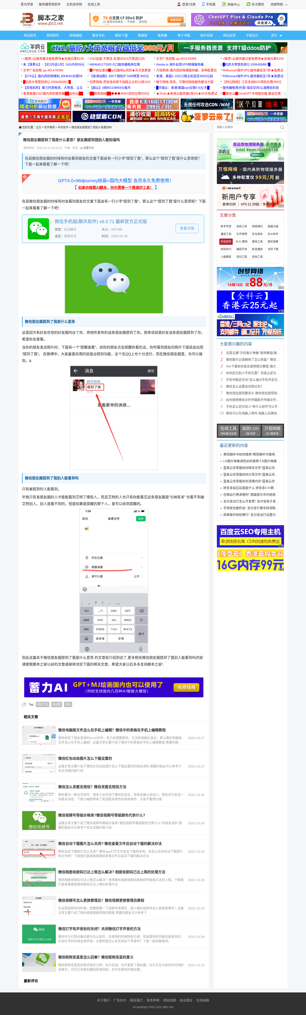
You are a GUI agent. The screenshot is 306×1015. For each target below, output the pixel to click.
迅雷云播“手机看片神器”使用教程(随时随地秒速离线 (262, 353)
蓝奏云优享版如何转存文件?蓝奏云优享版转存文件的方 (261, 467)
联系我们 (136, 1000)
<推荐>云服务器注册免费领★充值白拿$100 (53, 58)
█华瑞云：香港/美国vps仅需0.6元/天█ (182, 87)
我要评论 (88, 148)
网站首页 (30, 35)
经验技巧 (226, 249)
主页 (38, 127)
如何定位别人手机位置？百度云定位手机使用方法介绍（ (265, 373)
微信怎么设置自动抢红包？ (245, 386)
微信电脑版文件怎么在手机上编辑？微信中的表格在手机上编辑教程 (112, 730)
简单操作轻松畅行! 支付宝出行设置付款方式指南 (257, 514)
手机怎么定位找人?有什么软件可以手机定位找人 (259, 406)
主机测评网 (74, 4)
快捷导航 (277, 4)
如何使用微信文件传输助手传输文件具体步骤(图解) (261, 400)
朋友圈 (57, 704)
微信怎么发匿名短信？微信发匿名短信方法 (92, 787)
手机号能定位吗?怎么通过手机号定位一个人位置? (260, 379)
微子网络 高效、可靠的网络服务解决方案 (184, 82)
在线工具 (94, 4)
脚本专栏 (98, 35)
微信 (68, 704)
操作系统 (206, 35)
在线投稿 (202, 1000)
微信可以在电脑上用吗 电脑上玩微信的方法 (256, 413)
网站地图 (169, 1000)
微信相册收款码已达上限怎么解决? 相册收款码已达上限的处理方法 (111, 872)
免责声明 (153, 1000)
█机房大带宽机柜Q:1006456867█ (246, 64)
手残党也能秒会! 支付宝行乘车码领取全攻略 (254, 508)
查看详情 (187, 228)
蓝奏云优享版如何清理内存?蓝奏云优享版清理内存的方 (261, 481)
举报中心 (233, 4)
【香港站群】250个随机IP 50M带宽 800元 (119, 76)
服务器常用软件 (50, 4)
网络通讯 (257, 226)
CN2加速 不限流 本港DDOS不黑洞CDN (117, 58)
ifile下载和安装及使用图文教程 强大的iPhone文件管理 (263, 366)
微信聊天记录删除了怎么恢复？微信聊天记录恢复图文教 (265, 359)
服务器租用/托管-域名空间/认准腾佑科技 (251, 87)
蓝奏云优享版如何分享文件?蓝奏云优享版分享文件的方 (261, 474)
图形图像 (273, 241)
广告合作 (120, 1000)
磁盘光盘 (273, 226)
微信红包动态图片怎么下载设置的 (85, 758)
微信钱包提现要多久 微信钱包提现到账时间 (256, 393)
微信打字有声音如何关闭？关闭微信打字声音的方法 (99, 929)
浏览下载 (273, 249)
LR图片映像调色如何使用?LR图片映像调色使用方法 (259, 461)
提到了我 (42, 704)
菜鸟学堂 (27, 4)
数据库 (142, 35)
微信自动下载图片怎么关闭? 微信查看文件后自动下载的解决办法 (110, 844)
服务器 (162, 35)
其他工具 (257, 256)
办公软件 (273, 234)
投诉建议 (186, 1000)
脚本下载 (121, 35)
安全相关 (257, 234)
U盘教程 (226, 256)
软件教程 (49, 127)
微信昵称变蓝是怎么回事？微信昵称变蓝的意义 (96, 957)
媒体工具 (257, 241)
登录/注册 (189, 4)
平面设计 (252, 35)
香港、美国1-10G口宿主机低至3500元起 (184, 76)
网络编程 (75, 35)
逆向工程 (241, 256)
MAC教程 (242, 241)
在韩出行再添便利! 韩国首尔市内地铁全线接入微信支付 (262, 494)
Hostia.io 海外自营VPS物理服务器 (180, 64)
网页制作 (53, 35)
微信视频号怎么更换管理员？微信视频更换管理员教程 (101, 900)
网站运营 (229, 35)
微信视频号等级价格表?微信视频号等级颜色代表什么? (101, 815)
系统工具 (241, 226)
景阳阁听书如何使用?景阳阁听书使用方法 (252, 454)
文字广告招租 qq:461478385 (176, 58)
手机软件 (63, 127)
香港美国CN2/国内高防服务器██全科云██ (53, 93)
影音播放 (257, 249)
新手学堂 (226, 226)
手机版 (210, 4)
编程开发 (241, 249)
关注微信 (258, 4)
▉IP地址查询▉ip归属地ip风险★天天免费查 (120, 70)
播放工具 (226, 234)
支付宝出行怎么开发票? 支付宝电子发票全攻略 (255, 501)
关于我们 (103, 1000)
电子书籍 (183, 35)
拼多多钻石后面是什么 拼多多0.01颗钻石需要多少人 (259, 488)
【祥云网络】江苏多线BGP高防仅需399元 (252, 82)
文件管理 (241, 234)
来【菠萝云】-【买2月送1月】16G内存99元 (53, 64)
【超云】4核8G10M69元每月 (110, 87)
